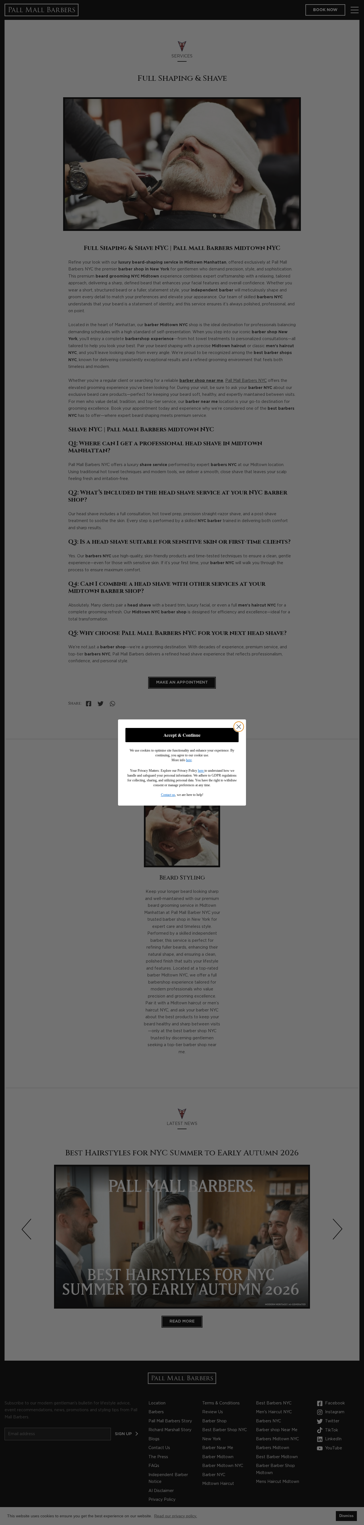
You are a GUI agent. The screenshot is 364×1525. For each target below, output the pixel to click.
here (189, 760)
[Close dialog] (239, 727)
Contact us (168, 795)
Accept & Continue (182, 735)
